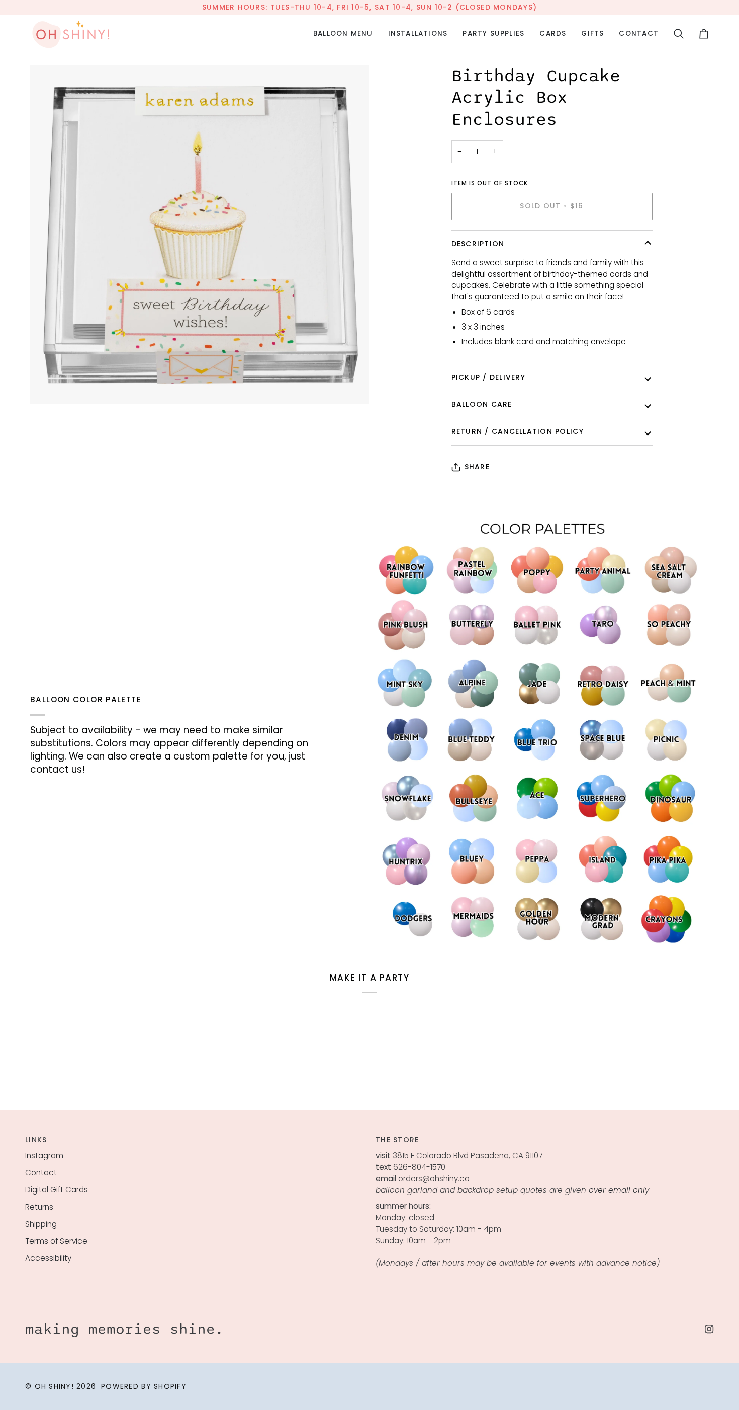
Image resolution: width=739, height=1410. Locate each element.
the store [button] (397, 1140)
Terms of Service (56, 1241)
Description (478, 244)
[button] (343, 34)
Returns (39, 1207)
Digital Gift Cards (56, 1189)
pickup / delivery (488, 377)
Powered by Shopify (144, 1386)
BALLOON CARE (481, 404)
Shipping (41, 1224)
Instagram (44, 1155)
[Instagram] (709, 1329)
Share (477, 467)
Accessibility (48, 1258)
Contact (41, 1172)
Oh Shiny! (54, 1386)
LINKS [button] (36, 1140)
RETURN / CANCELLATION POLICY (517, 431)
